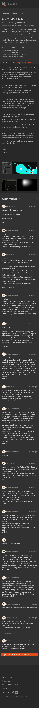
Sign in (5, 655)
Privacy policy (7, 681)
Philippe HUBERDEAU (18, 23)
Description (9, 63)
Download (26, 63)
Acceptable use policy (10, 684)
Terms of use (7, 677)
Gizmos (14, 14)
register (11, 655)
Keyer (21, 14)
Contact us (6, 688)
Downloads (5, 14)
